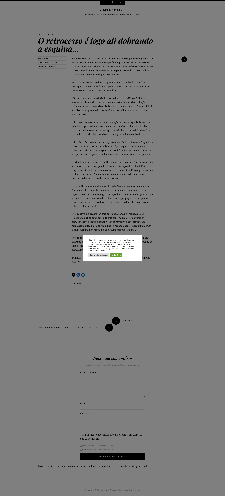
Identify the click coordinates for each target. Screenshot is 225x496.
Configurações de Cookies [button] (99, 255)
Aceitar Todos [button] (116, 255)
